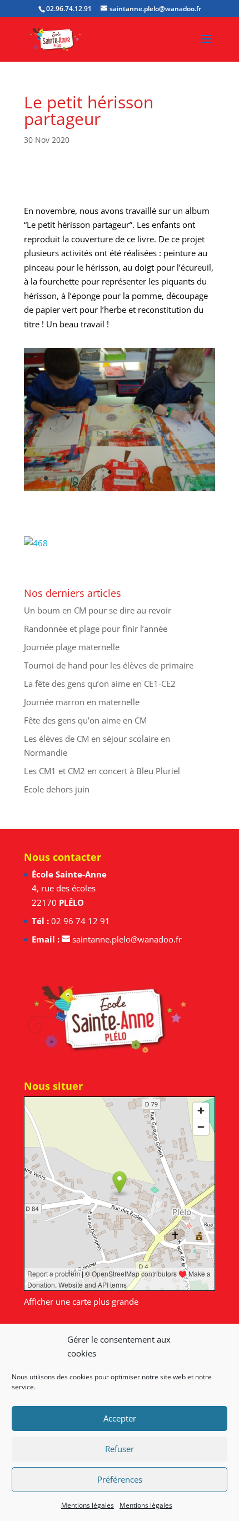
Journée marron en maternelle (82, 701)
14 (150, 478)
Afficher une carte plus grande (81, 1301)
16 (169, 478)
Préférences (119, 1479)
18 (188, 478)
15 (159, 478)
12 (131, 478)
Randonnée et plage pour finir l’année (95, 628)
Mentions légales (87, 1505)
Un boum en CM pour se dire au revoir (97, 610)
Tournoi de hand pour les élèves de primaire (108, 665)
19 (197, 478)
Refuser (119, 1448)
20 (206, 478)
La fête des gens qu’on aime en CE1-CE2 (100, 683)
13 (140, 478)
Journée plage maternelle (72, 646)
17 (178, 478)
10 (112, 478)
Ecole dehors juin (56, 789)
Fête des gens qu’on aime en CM (85, 720)
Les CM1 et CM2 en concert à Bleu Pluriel (102, 770)
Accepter (119, 1418)
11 (121, 478)
